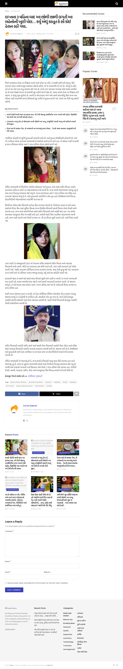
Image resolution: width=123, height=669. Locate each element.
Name (8, 561)
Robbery (73, 382)
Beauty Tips (68, 619)
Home (7, 11)
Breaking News (69, 623)
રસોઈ (79, 648)
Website (47, 572)
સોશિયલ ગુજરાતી (35, 376)
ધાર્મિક (79, 634)
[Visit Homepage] (61, 3)
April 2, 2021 (31, 33)
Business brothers (36, 382)
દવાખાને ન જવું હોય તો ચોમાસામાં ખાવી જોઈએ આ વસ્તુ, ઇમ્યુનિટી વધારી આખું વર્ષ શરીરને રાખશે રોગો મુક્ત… (41, 122)
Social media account (24, 386)
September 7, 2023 (38, 472)
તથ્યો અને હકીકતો (80, 629)
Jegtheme (50, 665)
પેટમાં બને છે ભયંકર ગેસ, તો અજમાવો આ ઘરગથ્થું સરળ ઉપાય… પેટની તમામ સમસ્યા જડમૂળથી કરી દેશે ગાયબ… (41, 129)
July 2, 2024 (10, 472)
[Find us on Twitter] (117, 665)
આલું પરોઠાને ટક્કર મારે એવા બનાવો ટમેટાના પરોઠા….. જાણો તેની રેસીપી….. (45, 614)
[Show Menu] (6, 3)
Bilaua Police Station (18, 382)
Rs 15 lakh (10, 386)
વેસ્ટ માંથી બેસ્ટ (82, 651)
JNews (12, 665)
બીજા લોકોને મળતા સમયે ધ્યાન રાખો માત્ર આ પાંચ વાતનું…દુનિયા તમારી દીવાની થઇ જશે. (46, 623)
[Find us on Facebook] (113, 665)
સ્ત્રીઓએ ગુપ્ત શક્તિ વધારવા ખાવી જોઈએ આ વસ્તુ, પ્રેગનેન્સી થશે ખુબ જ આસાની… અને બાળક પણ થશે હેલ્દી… (67, 500)
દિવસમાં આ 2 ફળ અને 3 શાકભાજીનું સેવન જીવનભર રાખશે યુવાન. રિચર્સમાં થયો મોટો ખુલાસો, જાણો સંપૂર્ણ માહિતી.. (107, 55)
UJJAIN (49, 386)
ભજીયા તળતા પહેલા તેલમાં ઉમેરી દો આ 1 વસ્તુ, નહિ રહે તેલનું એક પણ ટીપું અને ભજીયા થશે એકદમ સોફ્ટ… (103, 131)
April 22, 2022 (102, 48)
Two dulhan (39, 386)
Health (66, 630)
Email (8, 572)
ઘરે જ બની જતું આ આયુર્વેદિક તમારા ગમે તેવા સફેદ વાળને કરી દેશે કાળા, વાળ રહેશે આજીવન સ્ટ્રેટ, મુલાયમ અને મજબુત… (106, 41)
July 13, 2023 (62, 469)
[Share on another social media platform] (76, 394)
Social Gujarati (17, 33)
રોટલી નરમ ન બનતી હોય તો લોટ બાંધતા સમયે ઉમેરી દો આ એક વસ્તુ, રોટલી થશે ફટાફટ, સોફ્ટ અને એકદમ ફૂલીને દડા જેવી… (103, 144)
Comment (9, 531)
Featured (66, 627)
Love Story (67, 638)
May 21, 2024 (10, 509)
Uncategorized (15, 11)
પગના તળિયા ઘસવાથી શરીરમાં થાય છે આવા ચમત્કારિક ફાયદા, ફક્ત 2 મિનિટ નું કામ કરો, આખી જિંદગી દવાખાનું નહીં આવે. (94, 112)
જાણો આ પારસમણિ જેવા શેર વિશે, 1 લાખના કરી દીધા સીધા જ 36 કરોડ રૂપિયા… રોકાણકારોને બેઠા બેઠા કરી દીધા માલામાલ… (104, 169)
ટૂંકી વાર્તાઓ (81, 624)
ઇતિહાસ (80, 617)
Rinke (65, 382)
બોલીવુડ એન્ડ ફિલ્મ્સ (82, 643)
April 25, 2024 (36, 509)
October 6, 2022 (103, 62)
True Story (67, 645)
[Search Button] (117, 3)
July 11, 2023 (62, 509)
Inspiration (67, 634)
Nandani (57, 382)
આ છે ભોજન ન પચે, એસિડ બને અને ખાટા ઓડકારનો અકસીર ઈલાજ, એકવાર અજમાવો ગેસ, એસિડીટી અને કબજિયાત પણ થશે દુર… (16, 500)
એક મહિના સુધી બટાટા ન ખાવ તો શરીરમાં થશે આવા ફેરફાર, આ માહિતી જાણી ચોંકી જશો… (45, 632)
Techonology (68, 641)
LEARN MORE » (10, 629)
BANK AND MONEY (67, 614)
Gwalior (48, 382)
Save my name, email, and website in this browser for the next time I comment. (37, 583)
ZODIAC (80, 613)
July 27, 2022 (102, 33)
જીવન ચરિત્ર (81, 620)
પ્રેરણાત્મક (80, 638)
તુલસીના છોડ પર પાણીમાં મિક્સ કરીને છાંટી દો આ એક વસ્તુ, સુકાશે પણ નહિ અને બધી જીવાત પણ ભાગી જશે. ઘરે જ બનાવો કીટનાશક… (104, 157)
